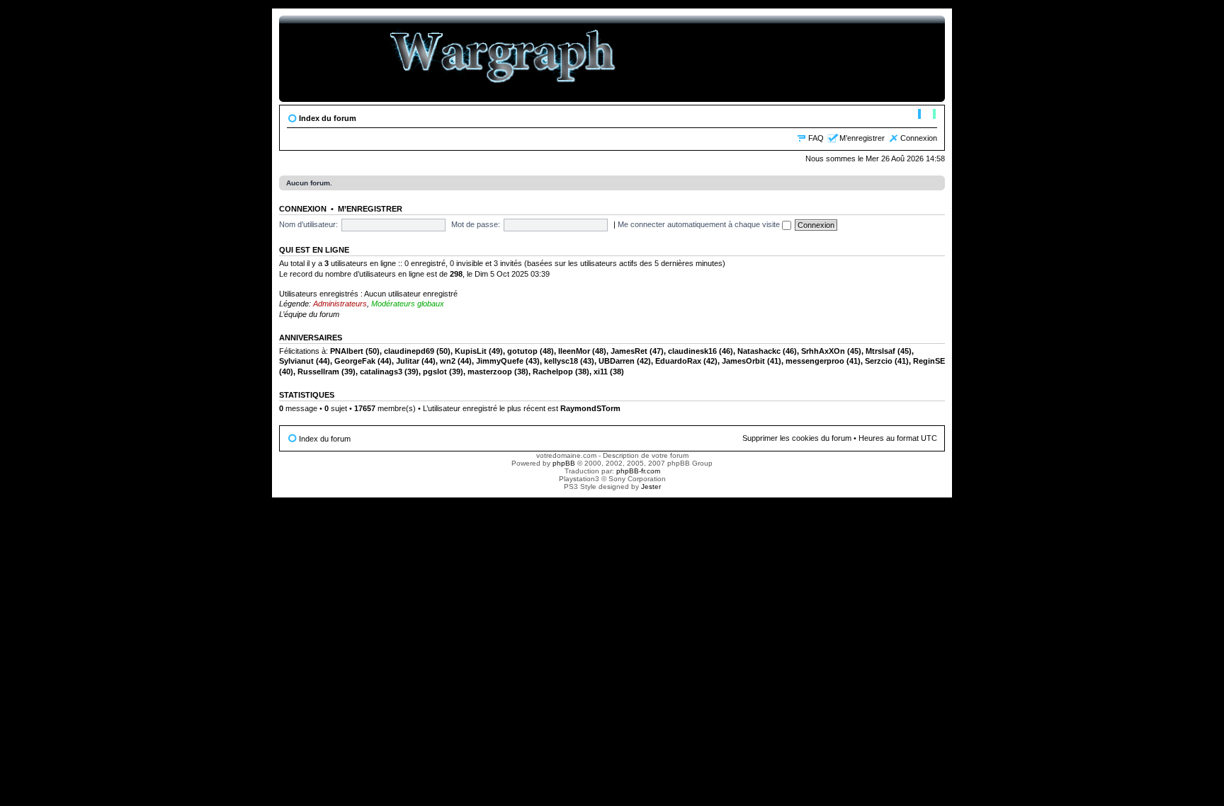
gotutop (522, 351)
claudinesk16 (692, 351)
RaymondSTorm (590, 408)
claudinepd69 (409, 351)
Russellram (318, 371)
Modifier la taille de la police (927, 115)
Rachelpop (553, 371)
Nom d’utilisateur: (308, 224)
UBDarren (617, 361)
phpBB (563, 463)
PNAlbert (346, 351)
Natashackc (759, 351)
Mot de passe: (475, 224)
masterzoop (490, 371)
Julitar (407, 361)
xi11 (601, 371)
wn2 (447, 361)
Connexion (918, 138)
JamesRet (629, 351)
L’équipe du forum (309, 314)
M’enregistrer (862, 138)
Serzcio (878, 361)
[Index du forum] (503, 58)
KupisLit (471, 351)
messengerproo (815, 361)
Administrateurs (340, 303)
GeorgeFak (354, 361)
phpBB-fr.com (638, 471)
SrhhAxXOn (823, 351)
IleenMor (574, 351)
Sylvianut (296, 361)
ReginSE (929, 361)
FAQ (816, 138)
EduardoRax (678, 361)
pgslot (435, 371)
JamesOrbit (743, 361)
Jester (651, 486)
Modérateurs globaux (407, 303)
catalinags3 (381, 371)
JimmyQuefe (499, 361)
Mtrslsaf (880, 351)
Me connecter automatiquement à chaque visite (700, 224)
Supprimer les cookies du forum (796, 438)
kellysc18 (561, 361)
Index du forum (327, 118)
